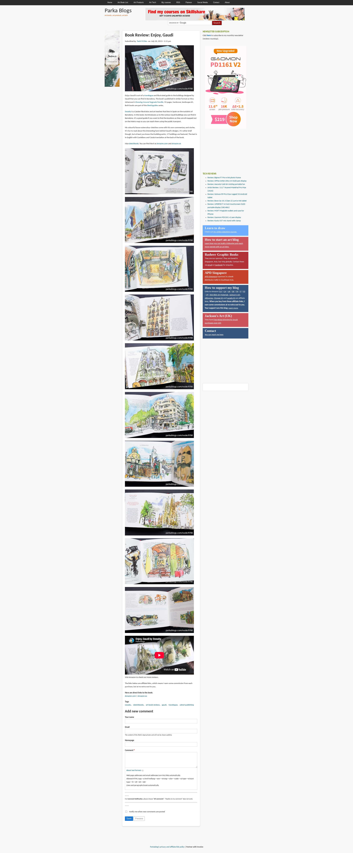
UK (229, 292)
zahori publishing (187, 705)
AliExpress (209, 298)
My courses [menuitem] (166, 2)
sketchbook (134, 144)
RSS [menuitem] (178, 2)
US (221, 292)
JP (207, 295)
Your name (129, 717)
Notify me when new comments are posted (147, 812)
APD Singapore (211, 277)
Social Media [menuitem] (202, 2)
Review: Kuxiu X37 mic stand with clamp (224, 221)
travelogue (148, 96)
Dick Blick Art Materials (219, 295)
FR (237, 292)
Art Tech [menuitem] (152, 2)
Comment (129, 750)
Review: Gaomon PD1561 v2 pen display (224, 217)
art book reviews (153, 705)
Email (127, 727)
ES (244, 292)
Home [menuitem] (109, 2)
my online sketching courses (225, 232)
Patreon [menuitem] (189, 2)
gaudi (164, 705)
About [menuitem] (227, 2)
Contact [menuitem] (216, 2)
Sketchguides (152, 106)
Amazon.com (162, 144)
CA (225, 292)
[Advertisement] (223, 148)
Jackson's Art (234, 295)
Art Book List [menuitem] (123, 2)
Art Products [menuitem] (139, 2)
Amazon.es (176, 144)
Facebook (219, 265)
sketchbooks (138, 705)
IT (240, 292)
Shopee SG (218, 298)
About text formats (133, 770)
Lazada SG (231, 298)
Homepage (129, 740)
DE (233, 292)
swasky (128, 705)
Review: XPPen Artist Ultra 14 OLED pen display (227, 181)
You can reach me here (214, 335)
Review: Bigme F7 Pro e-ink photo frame (224, 178)
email (210, 265)
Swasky (128, 112)
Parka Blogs (118, 11)
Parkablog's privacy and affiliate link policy (167, 847)
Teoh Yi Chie (142, 41)
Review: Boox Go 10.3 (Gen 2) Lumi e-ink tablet (227, 201)
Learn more (233, 308)
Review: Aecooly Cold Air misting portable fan (226, 184)
